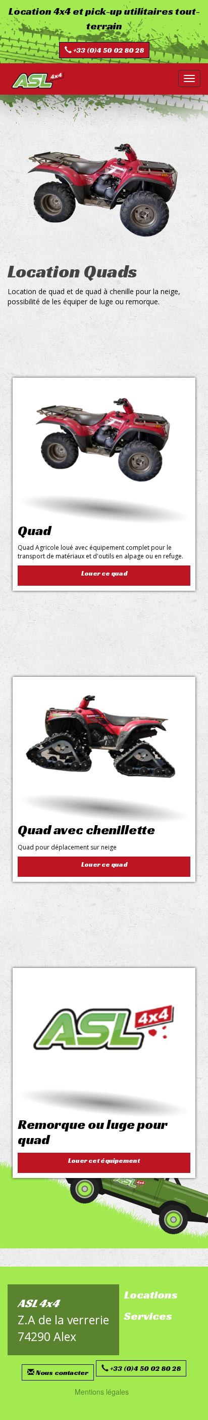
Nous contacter (62, 1372)
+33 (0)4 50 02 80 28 (108, 50)
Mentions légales (102, 1392)
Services (148, 1316)
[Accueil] (38, 80)
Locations (151, 1294)
